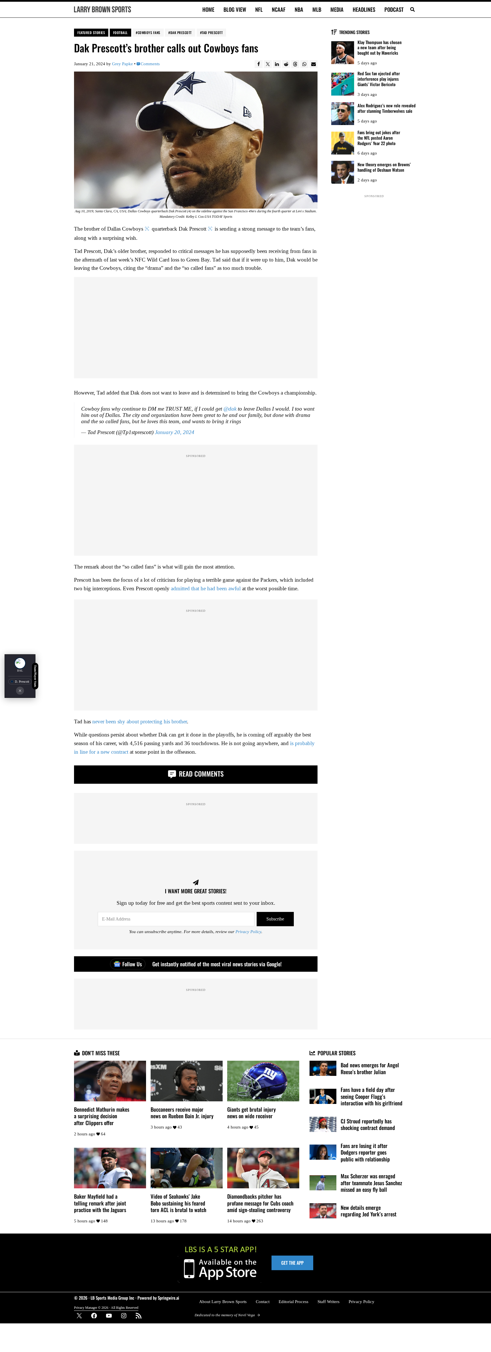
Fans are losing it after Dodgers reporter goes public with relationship (365, 1152)
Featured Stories (91, 32)
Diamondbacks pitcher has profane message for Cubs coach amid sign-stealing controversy (260, 1203)
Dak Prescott (181, 32)
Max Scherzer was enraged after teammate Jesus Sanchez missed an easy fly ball (371, 1183)
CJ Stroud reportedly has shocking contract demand (368, 1124)
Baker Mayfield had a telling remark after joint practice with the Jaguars (100, 1203)
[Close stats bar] (20, 691)
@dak (229, 409)
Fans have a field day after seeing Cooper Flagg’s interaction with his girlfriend (371, 1096)
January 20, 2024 (174, 432)
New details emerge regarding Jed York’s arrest (368, 1211)
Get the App (292, 1262)
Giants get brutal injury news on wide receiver (251, 1112)
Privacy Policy (248, 931)
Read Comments (200, 774)
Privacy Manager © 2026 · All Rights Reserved (106, 1308)
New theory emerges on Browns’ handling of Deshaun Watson (384, 167)
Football (120, 32)
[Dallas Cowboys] (20, 663)
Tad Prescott (212, 32)
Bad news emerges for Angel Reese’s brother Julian (370, 1068)
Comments (150, 64)
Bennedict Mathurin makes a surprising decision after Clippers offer (101, 1116)
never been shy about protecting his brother (139, 721)
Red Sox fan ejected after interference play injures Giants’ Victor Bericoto (379, 79)
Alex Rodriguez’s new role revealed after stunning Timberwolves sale (387, 108)
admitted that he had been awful (206, 588)
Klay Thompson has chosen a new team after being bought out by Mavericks (380, 47)
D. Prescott (22, 681)
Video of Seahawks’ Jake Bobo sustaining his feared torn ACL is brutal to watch (178, 1203)
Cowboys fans (149, 32)
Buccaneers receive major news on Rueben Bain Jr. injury (182, 1112)
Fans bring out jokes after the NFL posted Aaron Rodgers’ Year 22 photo (379, 138)
